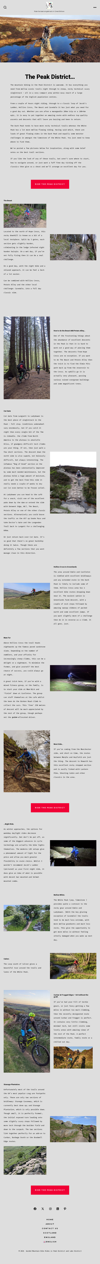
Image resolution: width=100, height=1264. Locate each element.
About (50, 1224)
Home (50, 1220)
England (50, 1237)
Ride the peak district (50, 184)
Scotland (50, 1233)
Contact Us (50, 1228)
